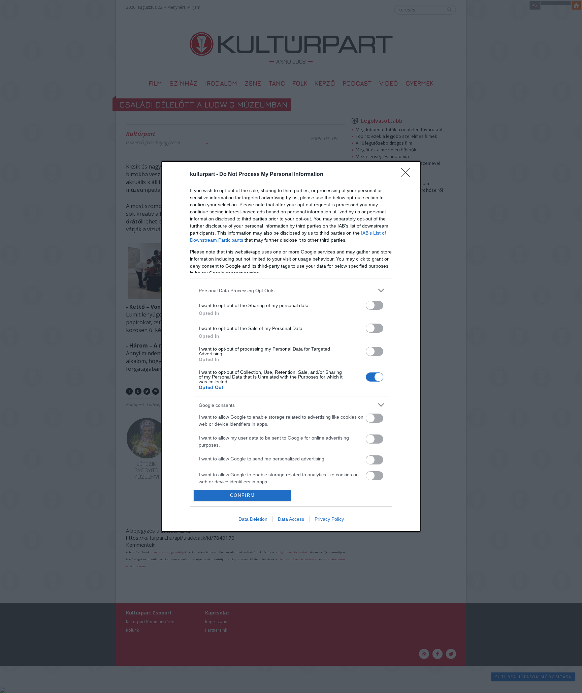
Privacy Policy (329, 519)
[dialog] (291, 346)
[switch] (374, 305)
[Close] (407, 174)
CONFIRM (242, 495)
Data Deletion (252, 519)
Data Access (291, 519)
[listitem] (291, 290)
